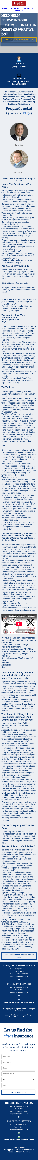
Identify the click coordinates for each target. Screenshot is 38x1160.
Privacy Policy (26, 1015)
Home (6, 1015)
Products (26, 1017)
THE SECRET (15, 8)
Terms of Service (14, 1017)
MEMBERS (19, 11)
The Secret (14, 1015)
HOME (4, 8)
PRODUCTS (28, 8)
